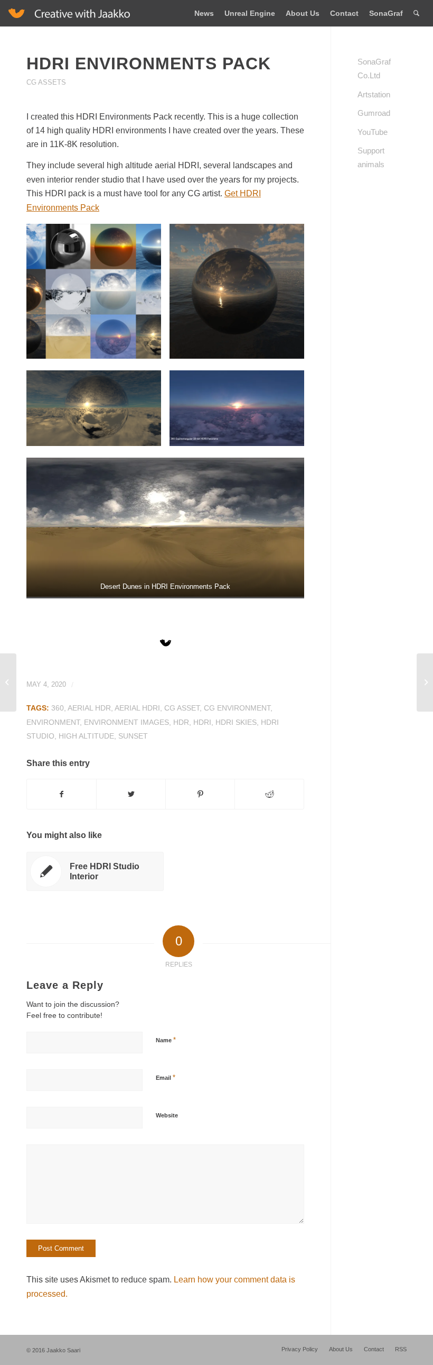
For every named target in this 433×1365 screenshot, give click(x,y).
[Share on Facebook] (61, 794)
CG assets (46, 82)
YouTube (372, 132)
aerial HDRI (137, 708)
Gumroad (373, 112)
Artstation (373, 94)
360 (57, 708)
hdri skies (236, 722)
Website (167, 1115)
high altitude (86, 736)
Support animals (370, 157)
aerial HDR (89, 708)
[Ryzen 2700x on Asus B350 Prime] (8, 682)
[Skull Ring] (425, 682)
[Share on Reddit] (269, 794)
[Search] (416, 13)
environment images (126, 722)
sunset (133, 736)
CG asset (182, 708)
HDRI (202, 722)
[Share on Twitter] (131, 794)
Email (165, 1077)
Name (166, 1040)
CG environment (237, 708)
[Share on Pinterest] (200, 794)
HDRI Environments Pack (148, 63)
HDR (181, 722)
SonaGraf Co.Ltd (374, 68)
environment (53, 722)
